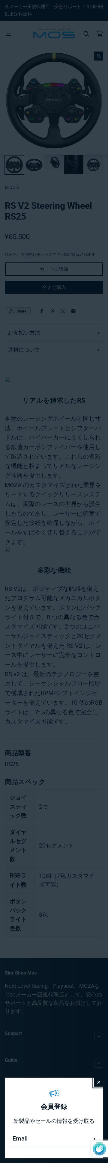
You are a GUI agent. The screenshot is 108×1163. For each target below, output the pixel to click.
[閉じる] (98, 1082)
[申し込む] (94, 1138)
